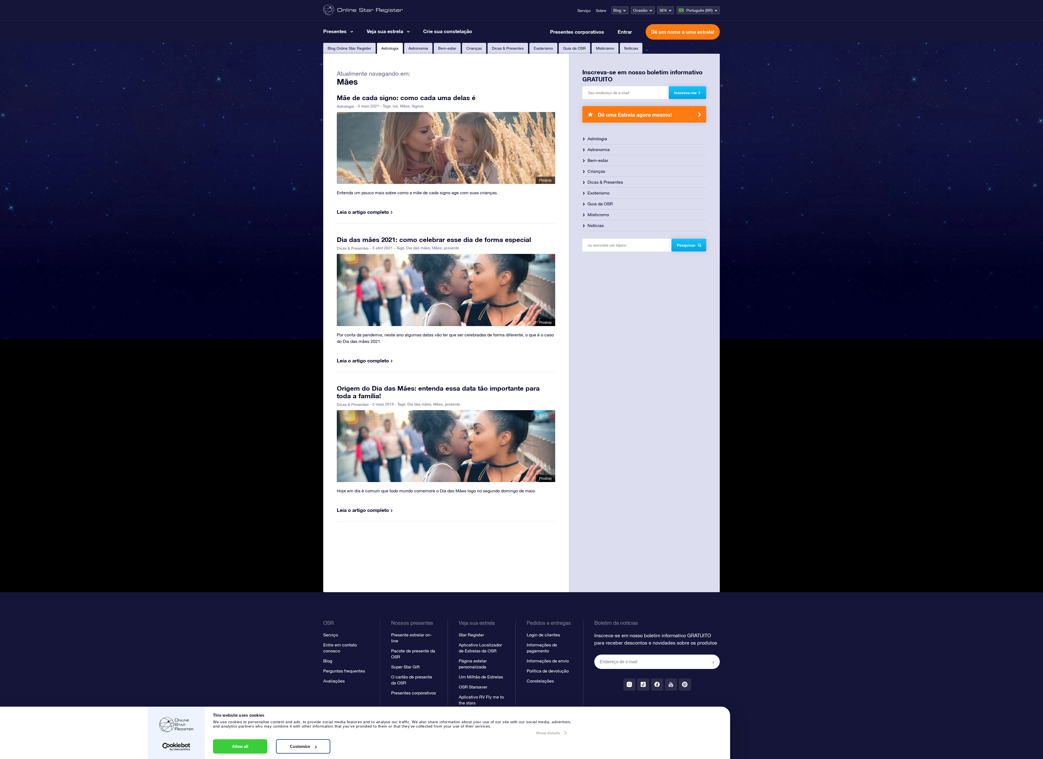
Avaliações (334, 680)
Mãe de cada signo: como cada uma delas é (406, 97)
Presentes (335, 31)
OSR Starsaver (473, 686)
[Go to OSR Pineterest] (685, 684)
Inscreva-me (685, 93)
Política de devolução (548, 670)
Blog (617, 10)
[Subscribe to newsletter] (713, 662)
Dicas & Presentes (508, 48)
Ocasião (640, 10)
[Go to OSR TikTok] (643, 684)
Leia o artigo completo (363, 212)
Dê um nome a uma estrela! (682, 32)
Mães (405, 106)
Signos (417, 106)
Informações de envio (548, 660)
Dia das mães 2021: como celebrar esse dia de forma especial (434, 239)
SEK (663, 10)
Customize (300, 746)
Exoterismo (543, 48)
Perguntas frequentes (344, 670)
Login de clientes (543, 634)
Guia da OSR (574, 48)
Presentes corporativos (577, 32)
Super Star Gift (405, 666)
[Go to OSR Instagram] (629, 684)
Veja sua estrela (385, 31)
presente (451, 248)
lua (395, 106)
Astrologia (389, 48)
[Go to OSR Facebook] (657, 684)
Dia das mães (418, 248)
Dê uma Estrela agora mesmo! (635, 114)
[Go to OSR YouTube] (671, 684)
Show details (548, 733)
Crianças (474, 48)
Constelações (540, 680)
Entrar (625, 32)
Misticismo (605, 48)
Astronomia (418, 48)
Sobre (601, 10)
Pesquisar (686, 245)
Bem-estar (447, 48)
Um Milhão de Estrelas (481, 676)
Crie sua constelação (447, 31)
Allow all (240, 746)
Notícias (631, 48)
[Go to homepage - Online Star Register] (363, 10)
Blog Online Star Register (349, 48)
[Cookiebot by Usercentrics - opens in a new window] (176, 747)
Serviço (583, 10)
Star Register (471, 634)
